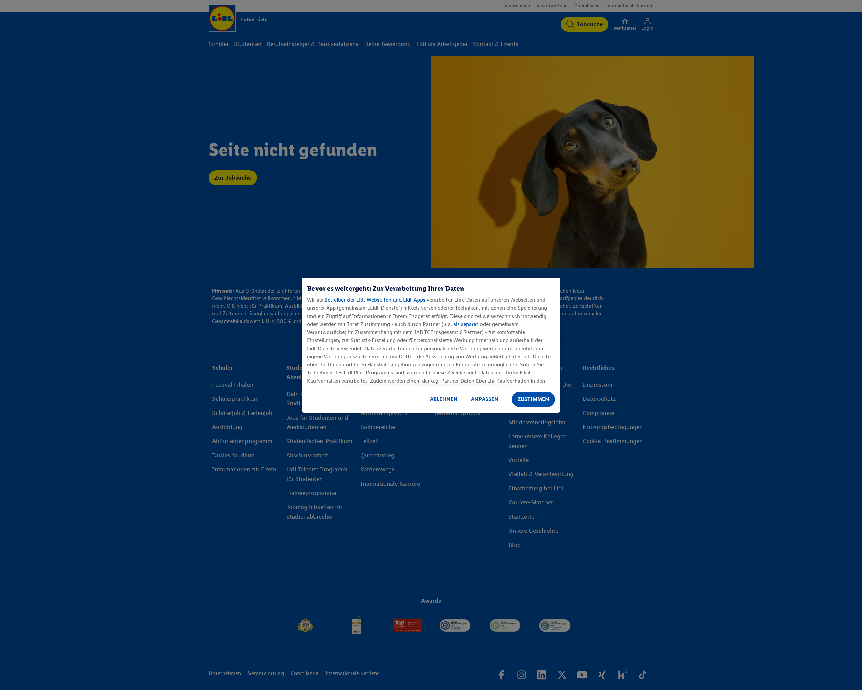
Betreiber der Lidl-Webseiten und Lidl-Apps (374, 300)
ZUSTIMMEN (533, 399)
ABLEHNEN (444, 399)
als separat (465, 324)
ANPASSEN (484, 399)
